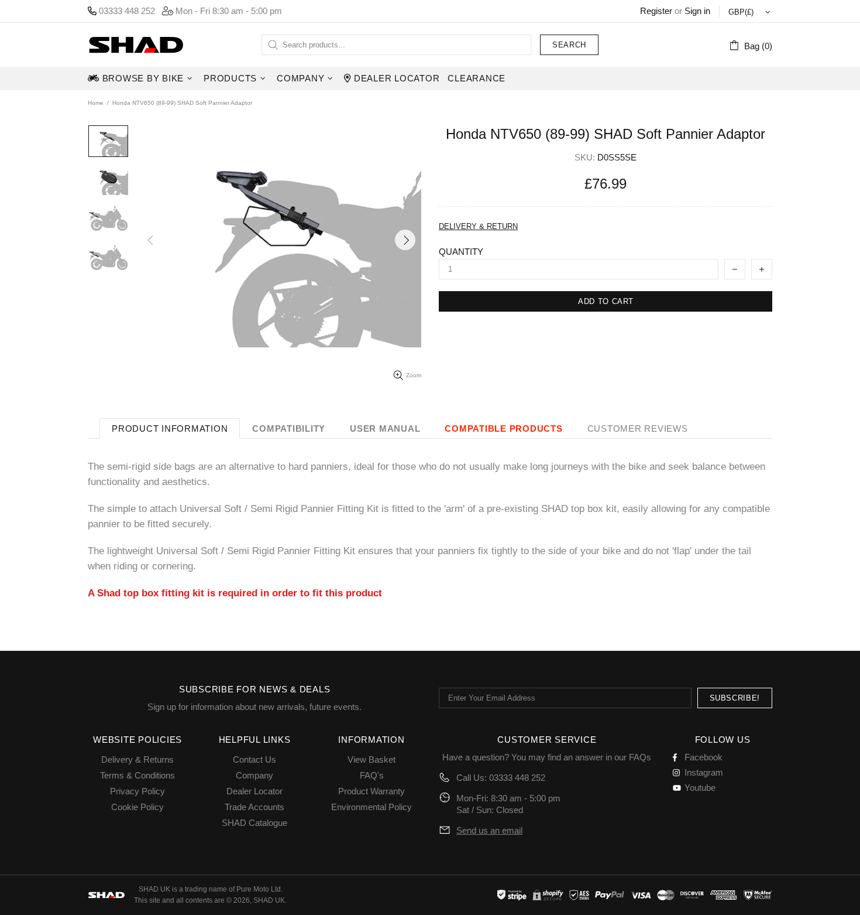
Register (656, 11)
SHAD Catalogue (254, 823)
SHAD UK (136, 44)
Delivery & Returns (137, 759)
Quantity (461, 252)
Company (254, 775)
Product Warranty (371, 791)
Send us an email (489, 830)
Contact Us (254, 759)
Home (96, 103)
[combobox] (396, 45)
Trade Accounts (254, 807)
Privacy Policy (137, 791)
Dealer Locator (254, 791)
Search (569, 44)
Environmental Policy (371, 807)
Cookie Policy (137, 807)
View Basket (371, 759)
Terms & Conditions (137, 775)
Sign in (697, 11)
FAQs (640, 757)
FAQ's (372, 775)
